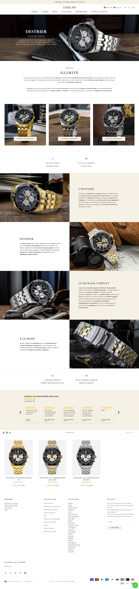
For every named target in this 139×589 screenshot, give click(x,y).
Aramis (70, 505)
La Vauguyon (72, 527)
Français (28, 581)
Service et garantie (49, 513)
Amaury (70, 503)
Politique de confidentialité (52, 519)
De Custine (71, 523)
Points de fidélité (99, 11)
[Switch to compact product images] (10, 432)
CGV (45, 516)
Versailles (71, 551)
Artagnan (71, 510)
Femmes (45, 11)
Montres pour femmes (11, 505)
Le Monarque (72, 532)
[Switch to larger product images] (4, 432)
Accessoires (67, 11)
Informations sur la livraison (52, 506)
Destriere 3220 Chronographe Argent (86, 478)
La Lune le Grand (73, 525)
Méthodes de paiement (51, 509)
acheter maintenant (25, 139)
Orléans (70, 540)
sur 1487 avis (28, 401)
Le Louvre (71, 529)
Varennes (71, 549)
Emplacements (48, 503)
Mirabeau (71, 536)
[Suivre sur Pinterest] (20, 573)
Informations (81, 11)
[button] (112, 7)
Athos (70, 512)
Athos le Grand (72, 514)
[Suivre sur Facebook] (5, 573)
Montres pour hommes (11, 503)
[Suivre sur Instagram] (15, 573)
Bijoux (55, 11)
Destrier (28, 17)
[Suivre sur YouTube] (25, 573)
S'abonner (114, 527)
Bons (6, 510)
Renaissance (72, 547)
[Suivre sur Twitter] (10, 573)
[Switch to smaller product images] (7, 432)
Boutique (20, 17)
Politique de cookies (50, 522)
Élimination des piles (50, 531)
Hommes (35, 11)
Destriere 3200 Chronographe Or (18, 478)
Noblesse (71, 538)
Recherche (8, 566)
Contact (46, 525)
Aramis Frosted (72, 508)
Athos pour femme (73, 516)
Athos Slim (71, 518)
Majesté (70, 534)
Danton (70, 521)
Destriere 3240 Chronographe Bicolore (52, 478)
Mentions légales (49, 528)
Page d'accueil (10, 17)
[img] (70, 399)
